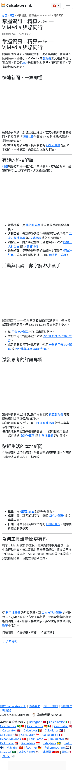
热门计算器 (50, 706)
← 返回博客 (9, 642)
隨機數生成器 (57, 255)
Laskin (68, 743)
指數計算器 (27, 436)
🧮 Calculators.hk (16, 5)
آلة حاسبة (5, 752)
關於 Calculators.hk (13, 706)
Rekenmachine (55, 747)
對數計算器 (46, 436)
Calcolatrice (57, 722)
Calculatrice (50, 735)
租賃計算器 (27, 511)
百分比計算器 (20, 332)
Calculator (61, 726)
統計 (25, 63)
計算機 (47, 58)
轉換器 (6, 710)
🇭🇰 (55, 5)
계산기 (6, 756)
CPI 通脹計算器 (44, 423)
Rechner (31, 747)
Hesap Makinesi (11, 739)
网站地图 (66, 706)
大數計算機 (31, 246)
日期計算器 (53, 524)
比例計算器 (33, 225)
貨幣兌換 (28, 137)
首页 (4, 15)
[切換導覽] (68, 5)
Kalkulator (36, 739)
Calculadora (8, 726)
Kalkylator (49, 743)
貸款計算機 (56, 414)
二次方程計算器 (52, 613)
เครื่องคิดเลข (27, 752)
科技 (5, 166)
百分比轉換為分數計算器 (31, 349)
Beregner (35, 722)
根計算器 (35, 238)
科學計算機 (53, 145)
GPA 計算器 (56, 516)
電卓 (65, 752)
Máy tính (12, 747)
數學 (5, 625)
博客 (11, 15)
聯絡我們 (34, 706)
